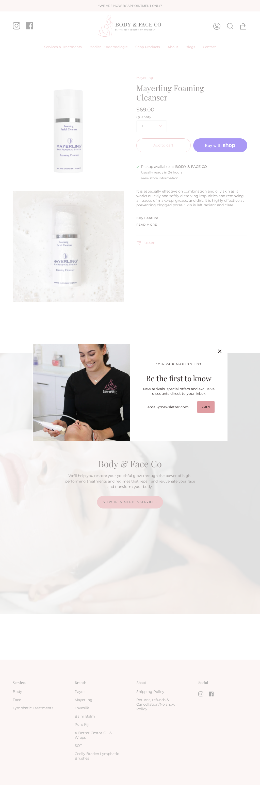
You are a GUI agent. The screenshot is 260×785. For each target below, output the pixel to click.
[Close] (219, 351)
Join (206, 407)
